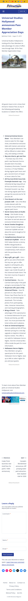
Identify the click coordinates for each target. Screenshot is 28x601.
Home (5, 583)
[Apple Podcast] (21, 1)
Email (5, 549)
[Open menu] (3, 11)
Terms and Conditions (14, 590)
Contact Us (21, 583)
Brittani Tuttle (7, 36)
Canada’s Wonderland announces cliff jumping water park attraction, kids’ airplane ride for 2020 (21, 467)
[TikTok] (24, 1)
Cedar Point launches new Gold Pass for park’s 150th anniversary (6, 464)
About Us (12, 583)
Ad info (19, 593)
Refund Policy (10, 593)
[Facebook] (3, 1)
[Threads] (15, 1)
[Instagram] (9, 1)
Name (5, 540)
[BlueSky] (18, 1)
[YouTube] (12, 1)
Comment (7, 514)
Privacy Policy (14, 586)
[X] (6, 1)
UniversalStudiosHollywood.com (13, 393)
